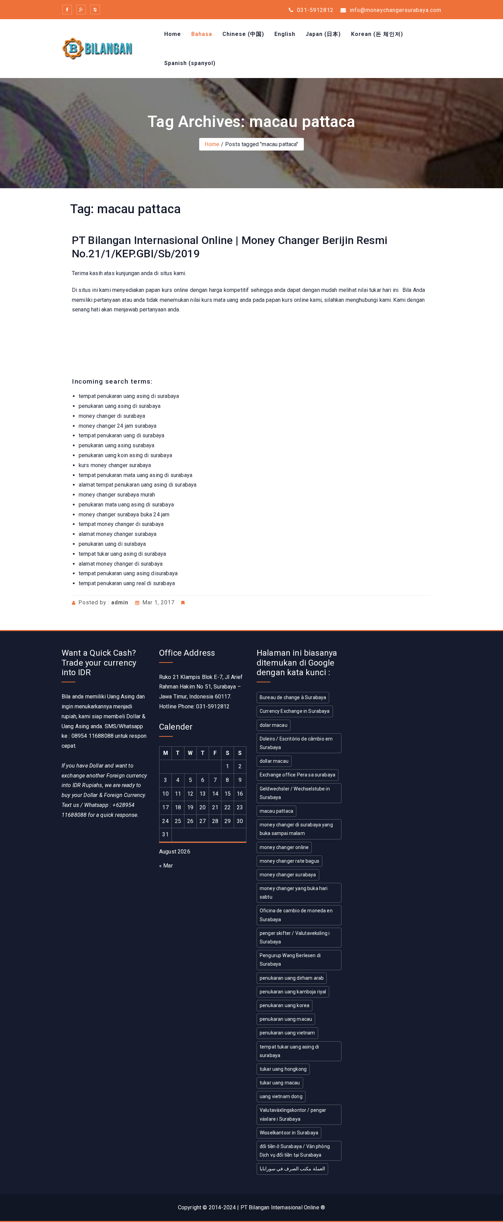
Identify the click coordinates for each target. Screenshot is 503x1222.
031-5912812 (314, 10)
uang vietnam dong (281, 1096)
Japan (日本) (323, 34)
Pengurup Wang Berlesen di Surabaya (290, 960)
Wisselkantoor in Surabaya (289, 1132)
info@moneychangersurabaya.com (394, 10)
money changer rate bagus (289, 861)
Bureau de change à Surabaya (293, 697)
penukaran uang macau (286, 1019)
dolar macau (273, 725)
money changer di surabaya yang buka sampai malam (296, 829)
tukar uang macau (280, 1082)
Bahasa (201, 34)
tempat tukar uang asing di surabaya (289, 1051)
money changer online (284, 847)
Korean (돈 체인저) (377, 34)
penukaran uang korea (284, 1005)
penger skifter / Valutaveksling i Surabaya (295, 937)
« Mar (166, 865)
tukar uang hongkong (283, 1069)
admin (119, 602)
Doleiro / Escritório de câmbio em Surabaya (296, 743)
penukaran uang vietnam (287, 1033)
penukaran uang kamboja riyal (293, 991)
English (284, 34)
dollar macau (274, 761)
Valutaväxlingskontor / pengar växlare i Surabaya (293, 1114)
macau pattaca (276, 811)
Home (172, 34)
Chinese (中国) (243, 34)
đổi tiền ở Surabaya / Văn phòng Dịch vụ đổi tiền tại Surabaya (295, 1151)
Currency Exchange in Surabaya (295, 711)
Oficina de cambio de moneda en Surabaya (296, 915)
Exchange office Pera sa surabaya (297, 774)
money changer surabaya (288, 874)
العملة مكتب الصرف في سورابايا (292, 1168)
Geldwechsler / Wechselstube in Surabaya (295, 793)
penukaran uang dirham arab (292, 978)
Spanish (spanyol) (190, 63)
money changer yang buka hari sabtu (293, 893)
